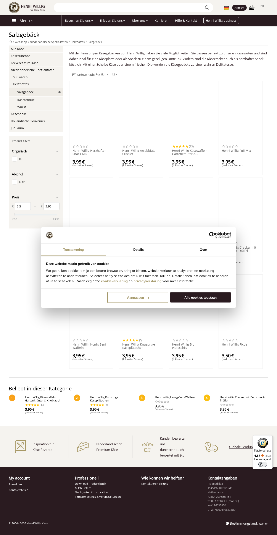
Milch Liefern (83, 488)
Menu (24, 21)
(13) (191, 146)
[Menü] (270, 437)
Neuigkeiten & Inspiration (91, 492)
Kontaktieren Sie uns (154, 484)
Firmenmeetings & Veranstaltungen (98, 497)
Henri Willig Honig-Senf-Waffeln (89, 346)
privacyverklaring (148, 281)
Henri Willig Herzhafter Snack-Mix (89, 152)
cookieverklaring (114, 281)
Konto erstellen (18, 490)
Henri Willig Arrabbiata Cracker (139, 152)
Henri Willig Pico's (235, 344)
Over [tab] (203, 249)
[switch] (262, 464)
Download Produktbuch (90, 484)
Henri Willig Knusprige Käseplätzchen (138, 346)
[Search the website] (207, 7)
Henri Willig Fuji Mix (236, 151)
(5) (140, 340)
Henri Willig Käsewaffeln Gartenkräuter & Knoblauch (190, 152)
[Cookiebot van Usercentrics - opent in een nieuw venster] (212, 235)
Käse (114, 449)
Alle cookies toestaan (200, 297)
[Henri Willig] (10, 42)
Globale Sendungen (243, 447)
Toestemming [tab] (73, 249)
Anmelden (15, 484)
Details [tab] (138, 249)
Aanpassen (135, 297)
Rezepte (46, 449)
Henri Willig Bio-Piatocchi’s (183, 346)
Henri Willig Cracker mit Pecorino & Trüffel (239, 249)
